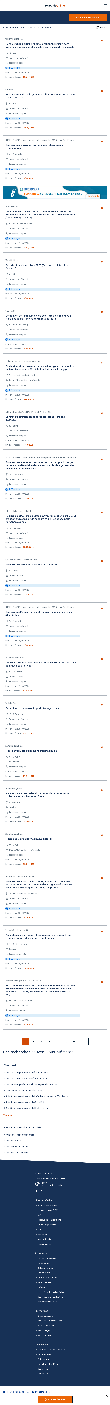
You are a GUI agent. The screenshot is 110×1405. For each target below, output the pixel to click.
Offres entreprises (45, 1316)
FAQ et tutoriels (44, 1354)
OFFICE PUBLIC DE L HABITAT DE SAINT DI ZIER (29, 412)
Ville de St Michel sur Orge (18, 930)
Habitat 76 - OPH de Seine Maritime (23, 361)
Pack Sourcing (44, 1263)
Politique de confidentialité (49, 1220)
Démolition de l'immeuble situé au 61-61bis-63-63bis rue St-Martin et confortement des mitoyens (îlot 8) (39, 317)
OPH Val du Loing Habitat (18, 511)
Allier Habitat (12, 206)
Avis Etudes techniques (17, 1146)
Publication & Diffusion (48, 1277)
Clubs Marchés (44, 1359)
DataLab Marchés (45, 1268)
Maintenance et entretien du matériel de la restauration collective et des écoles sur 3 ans (38, 795)
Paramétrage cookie (47, 1224)
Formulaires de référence (49, 1364)
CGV (39, 1215)
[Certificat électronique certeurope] (55, 192)
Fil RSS (40, 1229)
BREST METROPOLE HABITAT (20, 876)
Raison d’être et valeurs (48, 1205)
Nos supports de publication (50, 1297)
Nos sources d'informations (50, 1321)
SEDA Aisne (11, 310)
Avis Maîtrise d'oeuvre (17, 1152)
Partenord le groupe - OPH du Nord (23, 980)
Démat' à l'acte (44, 1282)
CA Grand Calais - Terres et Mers (21, 559)
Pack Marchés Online (47, 1258)
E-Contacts (42, 1287)
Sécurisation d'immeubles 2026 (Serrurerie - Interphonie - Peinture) (39, 267)
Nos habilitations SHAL (47, 1302)
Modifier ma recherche (88, 17)
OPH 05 (9, 89)
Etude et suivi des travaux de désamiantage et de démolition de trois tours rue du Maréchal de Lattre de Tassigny (41, 368)
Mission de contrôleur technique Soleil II (29, 838)
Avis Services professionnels (20, 1134)
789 (74, 1041)
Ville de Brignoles (14, 788)
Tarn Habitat (12, 260)
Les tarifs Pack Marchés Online (51, 1292)
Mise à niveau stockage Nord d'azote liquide (31, 750)
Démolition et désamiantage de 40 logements (32, 708)
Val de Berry (12, 703)
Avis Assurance (13, 1140)
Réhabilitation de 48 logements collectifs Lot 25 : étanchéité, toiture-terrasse (41, 96)
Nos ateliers (43, 1369)
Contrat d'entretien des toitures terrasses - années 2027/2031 (35, 418)
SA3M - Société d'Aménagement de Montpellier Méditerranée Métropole (41, 140)
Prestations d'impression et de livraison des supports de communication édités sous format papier (38, 936)
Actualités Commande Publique (51, 1349)
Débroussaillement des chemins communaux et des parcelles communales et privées (41, 664)
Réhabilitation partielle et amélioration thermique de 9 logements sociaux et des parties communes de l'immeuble (40, 45)
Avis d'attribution (45, 1239)
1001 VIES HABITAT (15, 39)
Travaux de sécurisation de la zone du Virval (31, 564)
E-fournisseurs (44, 1273)
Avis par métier (44, 1335)
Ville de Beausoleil (15, 657)
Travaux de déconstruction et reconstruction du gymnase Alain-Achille (39, 613)
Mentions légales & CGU (48, 1210)
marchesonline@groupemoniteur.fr (50, 1178)
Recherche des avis (46, 1325)
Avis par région (44, 1330)
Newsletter (42, 1234)
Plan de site (43, 1374)
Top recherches (44, 1244)
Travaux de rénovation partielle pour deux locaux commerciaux (34, 146)
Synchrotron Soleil (14, 746)
